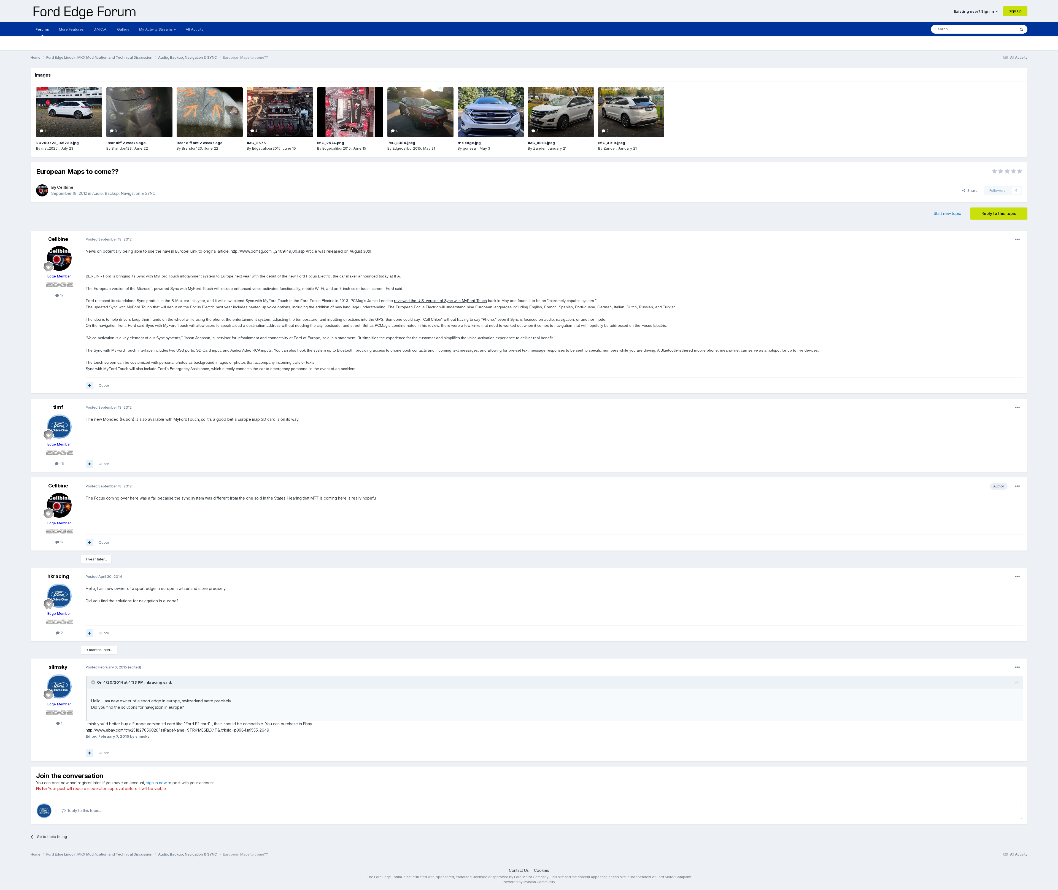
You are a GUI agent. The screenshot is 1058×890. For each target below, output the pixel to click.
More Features (71, 29)
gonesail (470, 148)
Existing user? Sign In (975, 11)
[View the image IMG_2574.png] (350, 112)
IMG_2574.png (330, 143)
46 (61, 463)
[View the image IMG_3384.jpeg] (420, 112)
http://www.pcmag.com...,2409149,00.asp (268, 251)
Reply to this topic (998, 213)
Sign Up (1015, 11)
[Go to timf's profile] (59, 426)
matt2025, (50, 148)
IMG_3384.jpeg (401, 143)
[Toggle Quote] (93, 682)
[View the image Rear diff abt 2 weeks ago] (210, 112)
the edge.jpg (469, 143)
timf (58, 407)
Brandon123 (122, 148)
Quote (104, 385)
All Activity (194, 29)
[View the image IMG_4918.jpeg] (561, 112)
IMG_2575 (256, 143)
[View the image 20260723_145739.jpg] (69, 112)
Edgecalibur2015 (266, 148)
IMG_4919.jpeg (611, 143)
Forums (42, 29)
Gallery (123, 29)
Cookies (541, 870)
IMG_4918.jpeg (541, 143)
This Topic (999, 29)
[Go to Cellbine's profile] (42, 190)
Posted (109, 239)
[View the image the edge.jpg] (491, 112)
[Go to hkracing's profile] (59, 595)
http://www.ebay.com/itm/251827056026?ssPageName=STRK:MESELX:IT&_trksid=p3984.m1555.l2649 (177, 730)
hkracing (58, 576)
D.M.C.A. (100, 29)
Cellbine (65, 187)
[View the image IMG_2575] (280, 112)
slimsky (58, 667)
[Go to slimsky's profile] (59, 686)
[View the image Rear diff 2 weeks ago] (139, 112)
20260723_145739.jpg (57, 143)
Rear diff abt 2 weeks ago (199, 143)
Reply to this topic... (84, 810)
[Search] (1021, 29)
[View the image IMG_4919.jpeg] (631, 112)
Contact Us (519, 870)
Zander (539, 148)
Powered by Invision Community (529, 882)
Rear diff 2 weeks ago (125, 143)
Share (971, 190)
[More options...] (1017, 239)
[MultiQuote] (89, 385)
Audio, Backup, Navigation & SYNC (123, 193)
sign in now (156, 782)
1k (61, 295)
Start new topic (947, 213)
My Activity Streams (156, 29)
